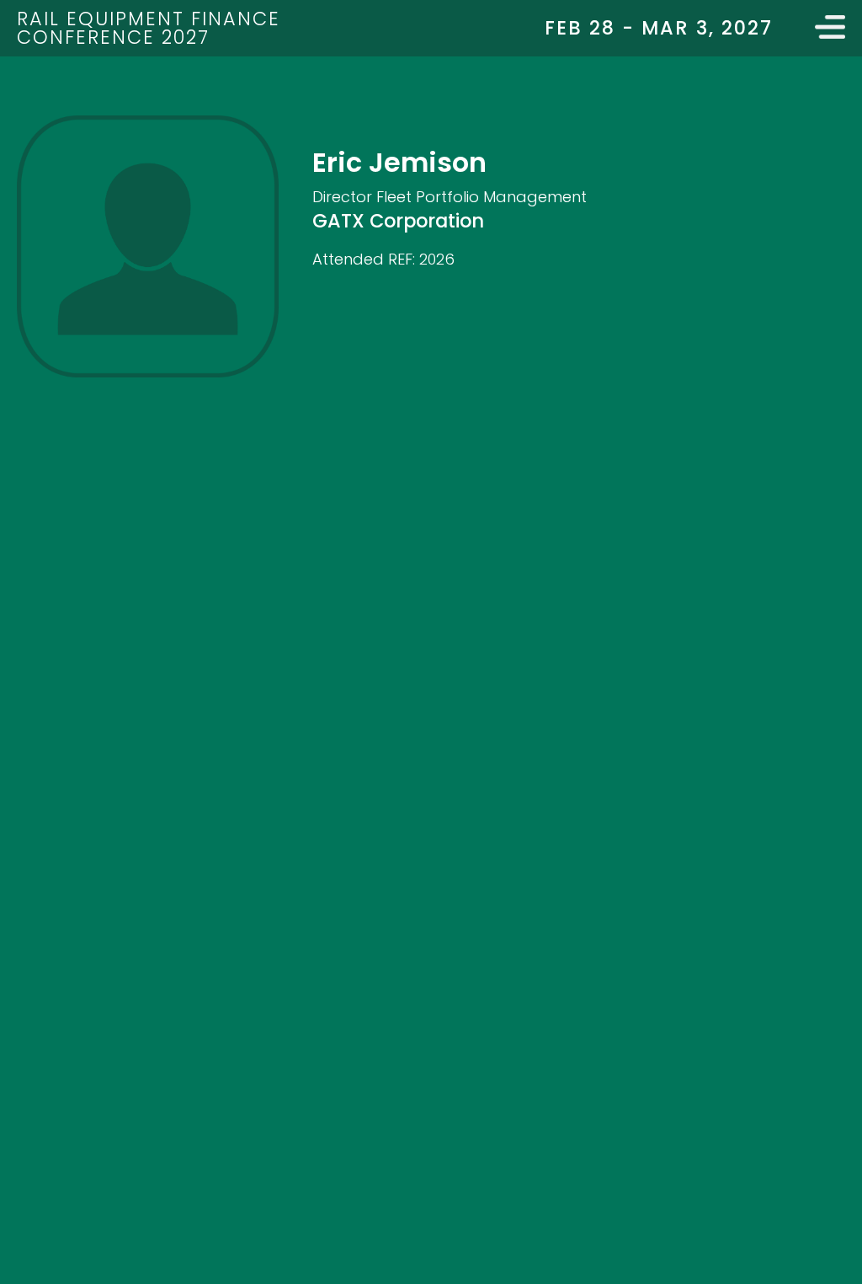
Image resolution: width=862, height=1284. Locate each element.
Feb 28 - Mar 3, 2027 (659, 27)
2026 (437, 259)
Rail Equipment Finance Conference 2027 (148, 28)
